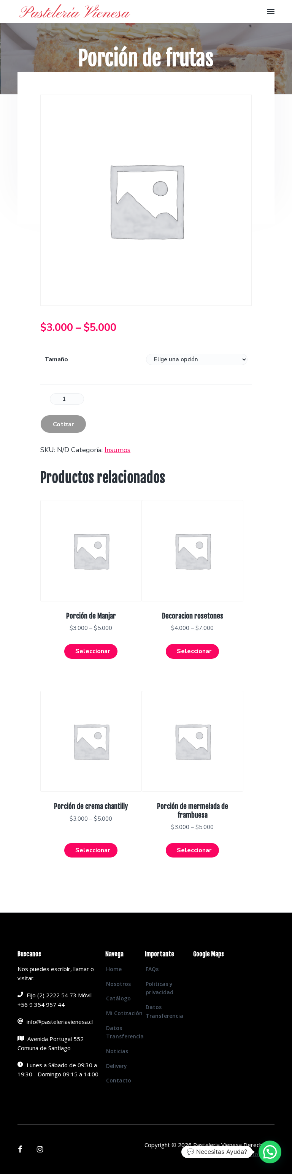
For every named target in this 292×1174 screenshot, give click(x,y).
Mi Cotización (124, 1013)
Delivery (116, 1066)
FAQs (152, 969)
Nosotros (118, 983)
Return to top (251, 1154)
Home (114, 969)
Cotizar (63, 424)
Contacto (118, 1080)
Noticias (117, 1051)
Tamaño (56, 359)
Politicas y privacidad (159, 988)
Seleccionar (92, 651)
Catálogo (118, 998)
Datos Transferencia (125, 1032)
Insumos (117, 449)
